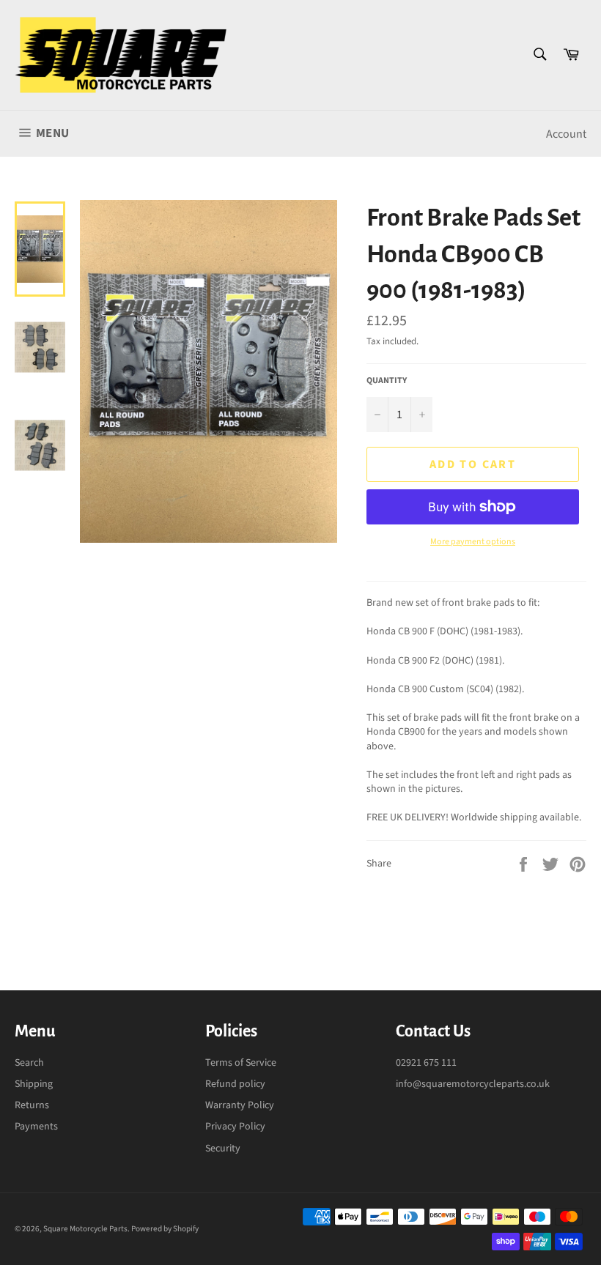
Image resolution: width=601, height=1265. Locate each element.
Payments (36, 1126)
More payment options (472, 542)
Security (222, 1148)
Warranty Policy (239, 1105)
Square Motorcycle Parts (85, 1228)
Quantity (386, 381)
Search (29, 1063)
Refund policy (235, 1084)
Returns (32, 1105)
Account (566, 134)
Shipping (34, 1084)
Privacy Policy (235, 1126)
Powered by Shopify (165, 1228)
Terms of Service (240, 1063)
